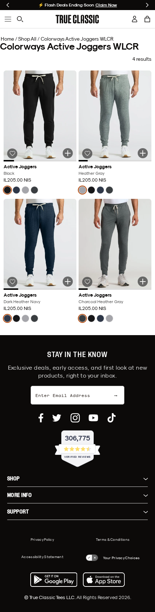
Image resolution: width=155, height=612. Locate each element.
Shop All (27, 39)
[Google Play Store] (53, 579)
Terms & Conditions (112, 539)
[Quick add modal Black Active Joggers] (68, 153)
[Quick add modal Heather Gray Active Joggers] (143, 153)
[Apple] (104, 579)
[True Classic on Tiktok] (111, 418)
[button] (147, 19)
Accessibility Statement (42, 556)
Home (7, 39)
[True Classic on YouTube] (93, 418)
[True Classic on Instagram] (75, 418)
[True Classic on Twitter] (57, 418)
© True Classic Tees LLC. (50, 597)
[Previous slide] (8, 5)
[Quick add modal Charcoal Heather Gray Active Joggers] (143, 282)
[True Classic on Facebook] (41, 418)
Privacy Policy (42, 539)
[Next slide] (147, 5)
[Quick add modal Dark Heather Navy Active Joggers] (68, 282)
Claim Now (106, 5)
